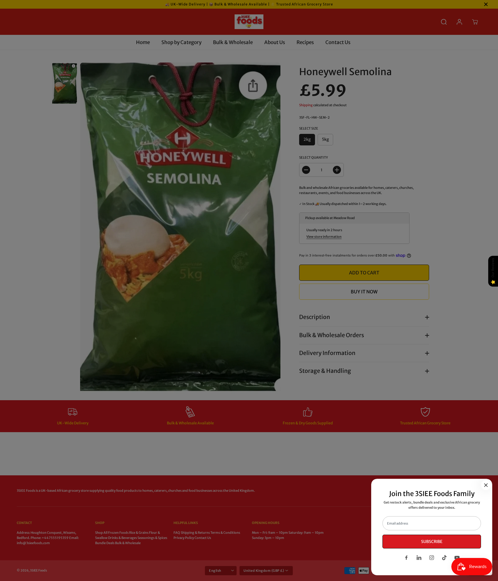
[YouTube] (457, 557)
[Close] (486, 485)
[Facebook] (406, 557)
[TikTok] (444, 557)
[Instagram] (431, 557)
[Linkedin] (419, 557)
